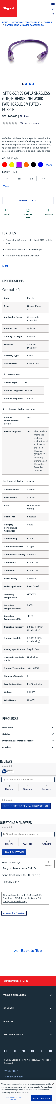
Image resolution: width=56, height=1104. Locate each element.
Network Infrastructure (26, 22)
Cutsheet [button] (7, 747)
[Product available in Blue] (40, 164)
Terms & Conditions (13, 1076)
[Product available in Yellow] (11, 164)
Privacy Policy (10, 1070)
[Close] (53, 1084)
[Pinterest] (32, 1051)
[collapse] (51, 995)
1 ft (7, 178)
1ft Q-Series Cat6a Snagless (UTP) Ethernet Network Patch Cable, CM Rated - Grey (23, 898)
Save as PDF (28, 216)
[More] (49, 164)
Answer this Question (14, 913)
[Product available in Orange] (26, 164)
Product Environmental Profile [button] (17, 740)
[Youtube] (50, 1051)
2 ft (19, 178)
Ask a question (14, 852)
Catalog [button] (6, 734)
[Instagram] (14, 1051)
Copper (48, 22)
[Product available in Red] (4, 164)
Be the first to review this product (27, 806)
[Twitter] (41, 1051)
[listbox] (28, 57)
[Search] (53, 14)
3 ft (31, 178)
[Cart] (53, 9)
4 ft (43, 178)
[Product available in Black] (33, 164)
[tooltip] (8, 771)
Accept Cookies (41, 1098)
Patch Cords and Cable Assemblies (24, 25)
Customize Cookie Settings (13, 1098)
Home (5, 22)
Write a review (32, 123)
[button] (53, 31)
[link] (7, 766)
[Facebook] (5, 1051)
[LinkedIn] (23, 1051)
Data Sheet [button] (7, 727)
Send (6, 214)
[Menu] (53, 3)
